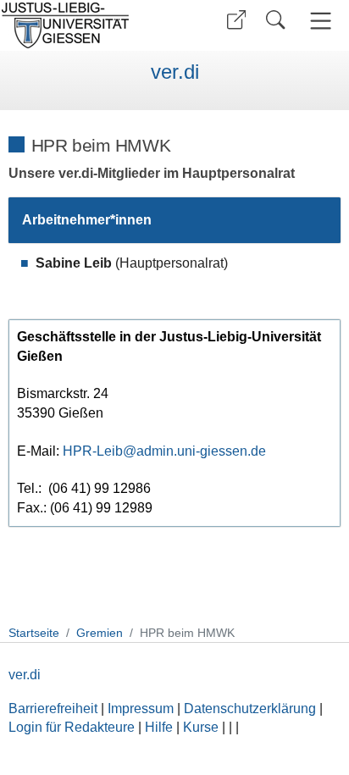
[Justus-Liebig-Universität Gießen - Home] (85, 25)
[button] (236, 20)
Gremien (99, 632)
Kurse (201, 727)
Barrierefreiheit (52, 708)
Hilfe (159, 727)
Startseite (33, 632)
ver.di (175, 72)
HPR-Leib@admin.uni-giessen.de (164, 451)
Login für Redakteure (71, 727)
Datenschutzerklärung (250, 708)
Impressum (141, 708)
